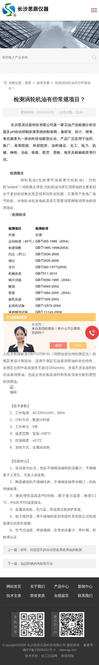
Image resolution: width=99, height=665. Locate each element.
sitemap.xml (67, 650)
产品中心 (61, 586)
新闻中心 (85, 586)
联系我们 (85, 596)
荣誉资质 (37, 596)
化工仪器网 (49, 656)
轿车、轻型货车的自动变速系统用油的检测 (51, 550)
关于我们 (37, 586)
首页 (28, 83)
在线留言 (61, 596)
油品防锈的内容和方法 (36, 563)
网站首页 (13, 586)
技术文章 (43, 83)
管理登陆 (67, 656)
